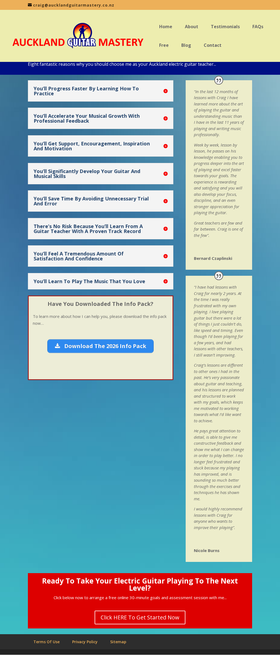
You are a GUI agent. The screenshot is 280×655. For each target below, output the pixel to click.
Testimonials (225, 27)
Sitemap (118, 641)
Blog (186, 45)
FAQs (257, 27)
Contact (212, 45)
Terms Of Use (46, 641)
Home (165, 27)
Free (164, 45)
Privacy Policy (85, 641)
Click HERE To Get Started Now (140, 617)
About (191, 27)
